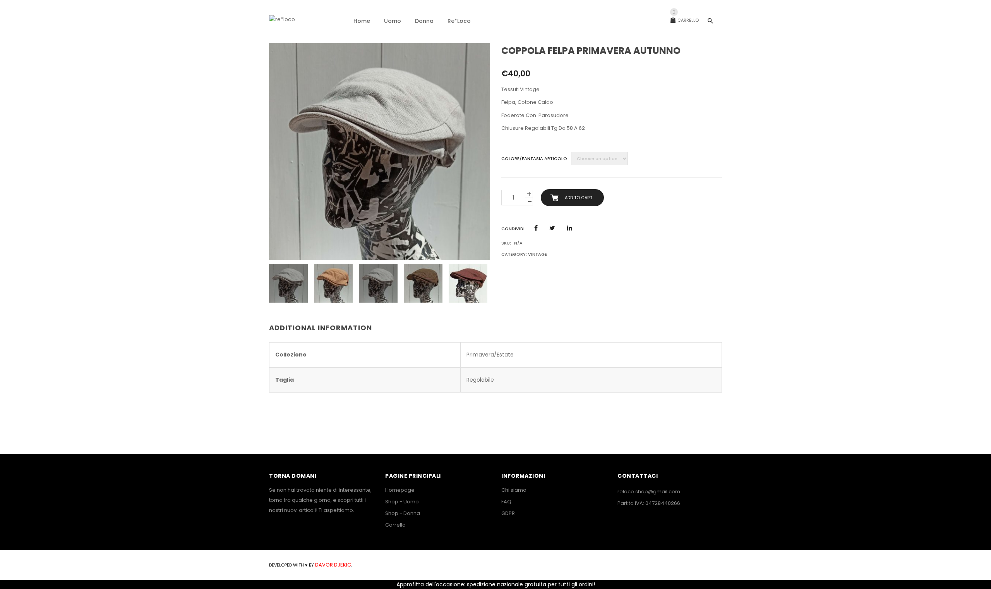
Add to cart (578, 198)
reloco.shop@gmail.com (648, 491)
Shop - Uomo (402, 501)
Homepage (400, 490)
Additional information (320, 327)
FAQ (506, 501)
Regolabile (480, 380)
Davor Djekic (332, 564)
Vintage (537, 254)
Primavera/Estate (490, 354)
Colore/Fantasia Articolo (534, 158)
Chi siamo (513, 490)
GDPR (508, 513)
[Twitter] (552, 228)
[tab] (323, 328)
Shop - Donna (402, 513)
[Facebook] (536, 228)
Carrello (685, 20)
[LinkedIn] (569, 228)
